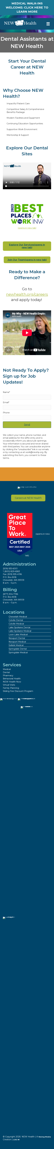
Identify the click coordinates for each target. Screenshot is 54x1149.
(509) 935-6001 (10, 568)
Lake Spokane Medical (20, 631)
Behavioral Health (12, 678)
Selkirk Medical (16, 645)
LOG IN (16, 1140)
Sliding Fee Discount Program (18, 691)
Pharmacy (8, 675)
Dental (6, 672)
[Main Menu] (48, 24)
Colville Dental (16, 620)
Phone (6, 412)
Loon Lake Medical (18, 634)
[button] (27, 424)
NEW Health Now (12, 681)
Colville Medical (16, 623)
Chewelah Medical (18, 616)
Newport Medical (17, 641)
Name (6, 392)
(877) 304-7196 (10, 594)
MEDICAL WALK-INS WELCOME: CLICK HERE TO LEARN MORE (27, 7)
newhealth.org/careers (27, 294)
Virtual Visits (9, 685)
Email (5, 402)
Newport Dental (17, 638)
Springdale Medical (18, 652)
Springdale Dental (18, 649)
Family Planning (11, 688)
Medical (7, 669)
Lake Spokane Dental (19, 627)
